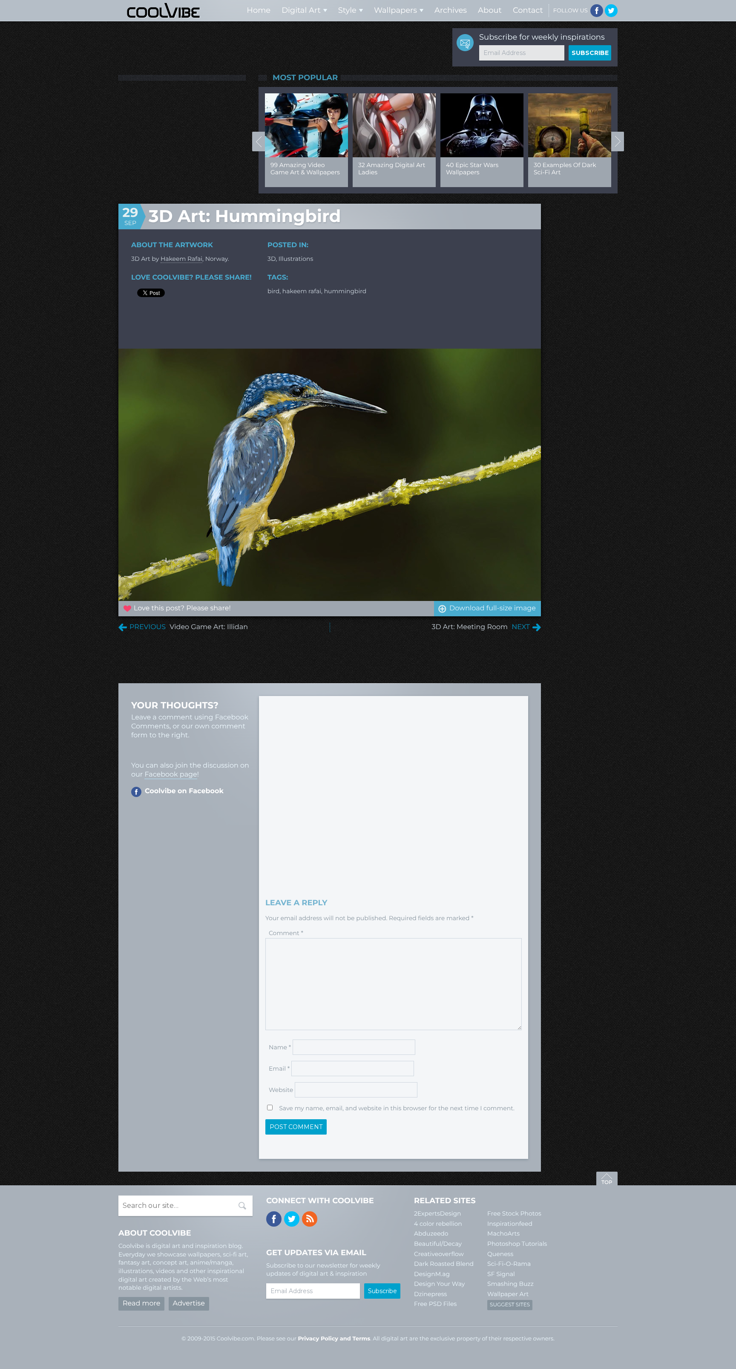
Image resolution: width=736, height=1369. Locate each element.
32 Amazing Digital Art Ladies (391, 168)
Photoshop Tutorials (517, 1244)
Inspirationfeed (509, 1223)
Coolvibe (163, 10)
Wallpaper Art (508, 1294)
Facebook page (170, 775)
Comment (286, 933)
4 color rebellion (438, 1223)
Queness (500, 1254)
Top (607, 1180)
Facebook (596, 10)
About (490, 10)
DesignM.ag (432, 1274)
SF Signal (501, 1274)
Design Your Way (439, 1284)
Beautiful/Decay (438, 1244)
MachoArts (503, 1233)
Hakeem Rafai (181, 259)
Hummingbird (345, 291)
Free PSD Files (435, 1304)
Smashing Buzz (510, 1284)
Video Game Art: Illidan (209, 627)
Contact (528, 10)
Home (258, 10)
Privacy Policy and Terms (334, 1338)
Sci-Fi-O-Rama (509, 1264)
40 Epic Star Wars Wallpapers (472, 168)
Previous (258, 141)
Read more (141, 1304)
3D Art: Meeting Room (469, 627)
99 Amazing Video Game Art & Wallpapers (305, 168)
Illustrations (296, 259)
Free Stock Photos (514, 1213)
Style (347, 10)
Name (280, 1047)
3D (271, 259)
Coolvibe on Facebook (184, 791)
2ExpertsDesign (437, 1213)
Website (281, 1090)
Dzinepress (430, 1294)
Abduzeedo (431, 1233)
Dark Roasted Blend (444, 1264)
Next (617, 141)
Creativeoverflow (439, 1254)
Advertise (189, 1304)
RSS (309, 1219)
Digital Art (301, 10)
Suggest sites (510, 1305)
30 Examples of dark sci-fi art (565, 168)
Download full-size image (492, 608)
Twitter (611, 10)
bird (273, 291)
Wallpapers (395, 10)
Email (279, 1068)
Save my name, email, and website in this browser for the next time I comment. (397, 1108)
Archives (450, 10)
